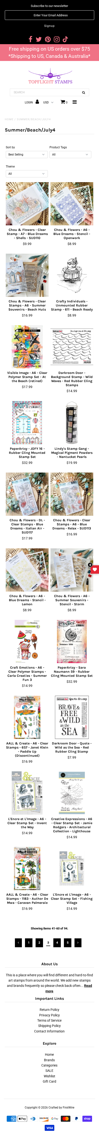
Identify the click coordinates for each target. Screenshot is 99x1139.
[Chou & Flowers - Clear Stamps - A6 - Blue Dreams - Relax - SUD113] (71, 494)
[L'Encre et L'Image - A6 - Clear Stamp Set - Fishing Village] (71, 868)
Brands (49, 1060)
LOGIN (29, 102)
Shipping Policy (49, 1026)
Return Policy (49, 1010)
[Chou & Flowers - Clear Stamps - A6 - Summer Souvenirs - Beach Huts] (27, 275)
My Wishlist (95, 569)
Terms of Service (49, 1020)
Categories (49, 1065)
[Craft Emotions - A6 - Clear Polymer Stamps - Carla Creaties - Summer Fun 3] (27, 641)
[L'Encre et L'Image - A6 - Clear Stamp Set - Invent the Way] (27, 793)
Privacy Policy (49, 1015)
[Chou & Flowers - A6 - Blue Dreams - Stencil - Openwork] (71, 203)
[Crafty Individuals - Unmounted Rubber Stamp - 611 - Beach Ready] (71, 275)
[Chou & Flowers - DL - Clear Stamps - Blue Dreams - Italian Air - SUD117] (27, 494)
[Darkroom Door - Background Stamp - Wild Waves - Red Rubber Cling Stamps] (71, 346)
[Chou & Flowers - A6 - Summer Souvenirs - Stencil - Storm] (71, 570)
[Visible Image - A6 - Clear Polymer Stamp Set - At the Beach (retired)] (27, 346)
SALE (49, 1071)
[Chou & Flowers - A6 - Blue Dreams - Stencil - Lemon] (27, 570)
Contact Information (49, 1031)
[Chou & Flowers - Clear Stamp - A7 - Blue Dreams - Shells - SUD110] (27, 203)
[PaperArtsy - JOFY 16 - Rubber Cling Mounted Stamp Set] (27, 422)
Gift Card (49, 1081)
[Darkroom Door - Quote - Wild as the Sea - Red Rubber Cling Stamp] (71, 717)
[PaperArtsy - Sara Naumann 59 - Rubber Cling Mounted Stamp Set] (71, 641)
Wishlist (49, 1076)
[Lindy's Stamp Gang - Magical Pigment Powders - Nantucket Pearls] (71, 422)
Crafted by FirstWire (61, 1107)
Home (9, 119)
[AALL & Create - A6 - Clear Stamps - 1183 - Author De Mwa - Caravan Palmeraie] (27, 868)
